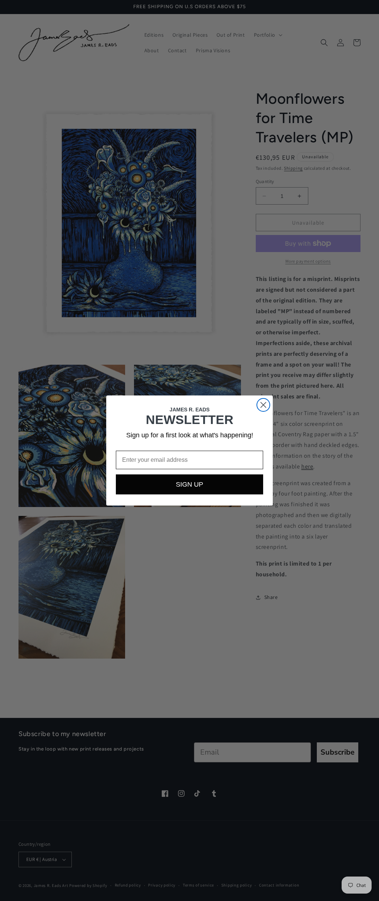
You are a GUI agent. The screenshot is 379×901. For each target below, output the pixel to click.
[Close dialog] (263, 404)
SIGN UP (189, 484)
